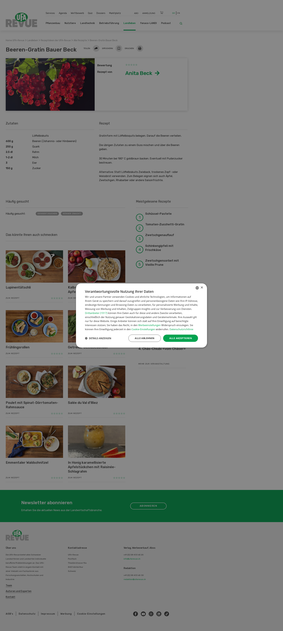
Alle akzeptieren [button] (180, 338)
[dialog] (141, 315)
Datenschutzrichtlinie (181, 329)
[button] (98, 338)
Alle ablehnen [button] (144, 338)
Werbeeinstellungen (149, 325)
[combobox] (197, 288)
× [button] (201, 287)
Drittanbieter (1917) (96, 313)
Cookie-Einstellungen (143, 329)
